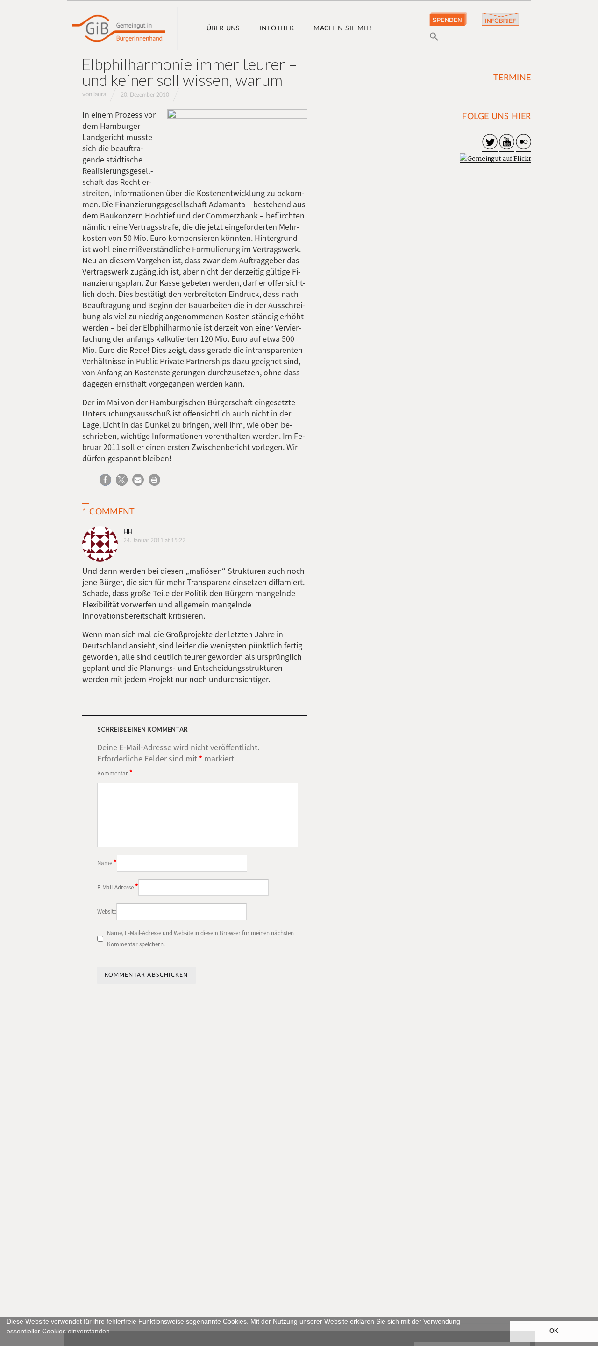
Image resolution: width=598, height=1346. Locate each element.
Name (107, 862)
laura (99, 95)
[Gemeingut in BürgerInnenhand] (118, 28)
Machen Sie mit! (342, 28)
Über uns (223, 28)
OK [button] (553, 1331)
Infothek (277, 28)
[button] (8, 1341)
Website (106, 912)
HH (128, 532)
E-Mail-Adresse (117, 886)
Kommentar (115, 772)
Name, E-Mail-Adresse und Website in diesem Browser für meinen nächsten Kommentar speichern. (200, 938)
